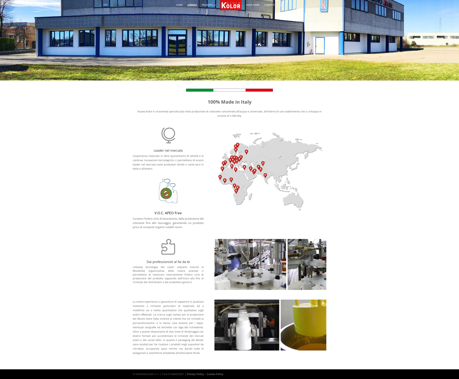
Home (179, 5)
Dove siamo (253, 5)
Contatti (269, 5)
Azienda (192, 5)
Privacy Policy (195, 374)
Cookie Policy (215, 374)
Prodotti (207, 5)
